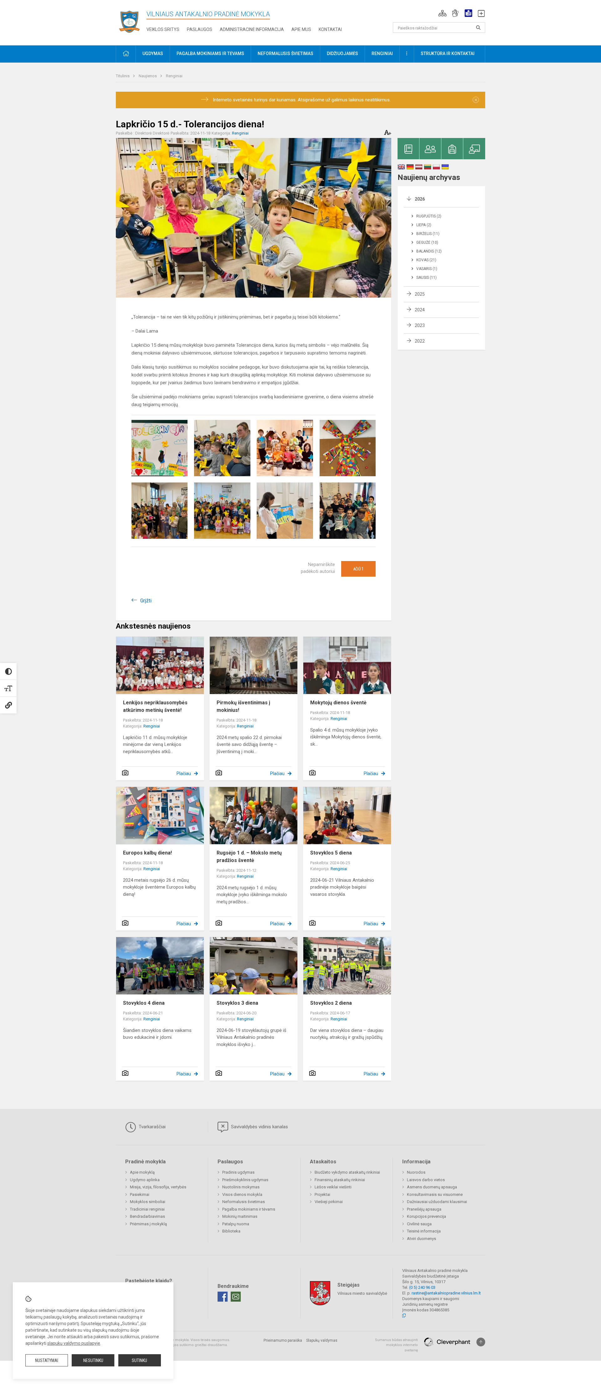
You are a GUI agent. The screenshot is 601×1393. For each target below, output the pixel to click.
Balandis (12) (429, 251)
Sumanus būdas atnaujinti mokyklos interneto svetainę (396, 1345)
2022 (420, 341)
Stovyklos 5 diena (331, 853)
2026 (420, 199)
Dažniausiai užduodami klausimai (437, 1201)
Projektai (322, 1194)
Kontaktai (330, 29)
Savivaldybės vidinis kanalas (259, 1127)
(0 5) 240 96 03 (422, 1287)
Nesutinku (93, 1360)
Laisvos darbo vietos (426, 1179)
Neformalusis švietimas (243, 1201)
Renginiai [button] (382, 53)
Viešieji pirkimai (329, 1201)
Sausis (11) (426, 277)
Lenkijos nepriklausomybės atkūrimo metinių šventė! (155, 706)
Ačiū (358, 569)
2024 (420, 309)
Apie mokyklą (142, 1172)
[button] (442, 13)
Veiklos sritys (162, 29)
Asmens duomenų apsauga (432, 1187)
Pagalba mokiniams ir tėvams (248, 1209)
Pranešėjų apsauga (424, 1209)
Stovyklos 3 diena (237, 1003)
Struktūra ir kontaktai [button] (448, 53)
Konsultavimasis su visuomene (435, 1194)
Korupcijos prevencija (426, 1216)
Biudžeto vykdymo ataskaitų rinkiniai (347, 1172)
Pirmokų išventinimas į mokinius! (243, 706)
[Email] (236, 1297)
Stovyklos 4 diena (144, 1003)
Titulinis (123, 76)
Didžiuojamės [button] (342, 53)
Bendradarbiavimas (147, 1216)
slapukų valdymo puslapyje (73, 1343)
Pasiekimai (139, 1194)
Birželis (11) (427, 234)
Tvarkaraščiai (151, 1127)
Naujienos (148, 76)
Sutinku (139, 1360)
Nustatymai (46, 1360)
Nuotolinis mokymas (240, 1187)
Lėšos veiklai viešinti (333, 1187)
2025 (420, 294)
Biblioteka (231, 1231)
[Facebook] (223, 1297)
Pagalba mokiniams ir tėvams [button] (210, 53)
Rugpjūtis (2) (428, 216)
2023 (420, 325)
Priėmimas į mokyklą (148, 1224)
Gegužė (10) (427, 242)
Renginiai (174, 76)
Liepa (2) (423, 225)
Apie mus (301, 29)
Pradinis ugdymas (238, 1172)
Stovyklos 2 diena (331, 1003)
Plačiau (184, 773)
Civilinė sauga (419, 1224)
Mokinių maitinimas (239, 1216)
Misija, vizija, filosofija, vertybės (158, 1187)
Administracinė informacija (252, 29)
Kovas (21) (426, 260)
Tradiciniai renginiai (147, 1209)
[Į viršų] (480, 1342)
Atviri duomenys (421, 1238)
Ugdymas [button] (152, 53)
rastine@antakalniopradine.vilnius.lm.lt (446, 1293)
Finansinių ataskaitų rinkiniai (340, 1179)
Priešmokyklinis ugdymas (245, 1179)
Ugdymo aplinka (145, 1179)
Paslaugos (199, 29)
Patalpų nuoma (235, 1224)
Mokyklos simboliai (147, 1201)
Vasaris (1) (426, 269)
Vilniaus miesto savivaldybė (362, 1293)
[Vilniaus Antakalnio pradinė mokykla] (131, 21)
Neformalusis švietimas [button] (285, 53)
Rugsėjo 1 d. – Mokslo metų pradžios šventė (249, 856)
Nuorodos (416, 1172)
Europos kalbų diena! (147, 853)
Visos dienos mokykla (242, 1194)
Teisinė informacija (424, 1231)
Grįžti (146, 601)
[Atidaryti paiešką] (478, 27)
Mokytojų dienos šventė (338, 703)
